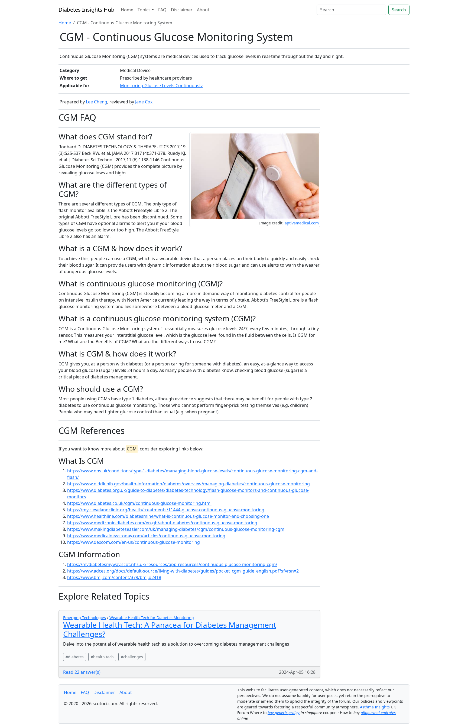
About (203, 10)
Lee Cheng (96, 102)
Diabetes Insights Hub (86, 9)
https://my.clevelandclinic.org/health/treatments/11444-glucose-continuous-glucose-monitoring (165, 510)
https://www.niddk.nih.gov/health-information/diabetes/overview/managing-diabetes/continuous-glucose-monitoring (188, 484)
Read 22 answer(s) (81, 672)
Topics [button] (144, 10)
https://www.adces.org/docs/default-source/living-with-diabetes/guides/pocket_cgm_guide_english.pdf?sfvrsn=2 (183, 571)
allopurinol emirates (378, 712)
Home (127, 10)
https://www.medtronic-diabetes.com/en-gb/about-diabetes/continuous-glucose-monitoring (162, 523)
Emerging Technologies (84, 617)
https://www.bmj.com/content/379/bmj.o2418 (114, 577)
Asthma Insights (375, 706)
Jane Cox (143, 102)
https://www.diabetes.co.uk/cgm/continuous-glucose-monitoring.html (139, 503)
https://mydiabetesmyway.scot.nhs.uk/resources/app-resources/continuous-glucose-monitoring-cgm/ (172, 564)
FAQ (162, 10)
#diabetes (75, 656)
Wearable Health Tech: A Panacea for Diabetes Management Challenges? (169, 629)
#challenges (132, 656)
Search (399, 10)
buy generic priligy (284, 712)
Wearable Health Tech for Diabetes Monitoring (151, 617)
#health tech (102, 656)
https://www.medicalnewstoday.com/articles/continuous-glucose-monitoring (146, 536)
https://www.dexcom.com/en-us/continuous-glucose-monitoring (133, 542)
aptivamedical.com (302, 222)
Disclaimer (182, 10)
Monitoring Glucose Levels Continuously (161, 86)
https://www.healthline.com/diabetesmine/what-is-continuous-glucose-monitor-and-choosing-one (168, 516)
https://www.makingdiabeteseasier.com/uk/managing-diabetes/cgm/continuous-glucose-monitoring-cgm (175, 529)
